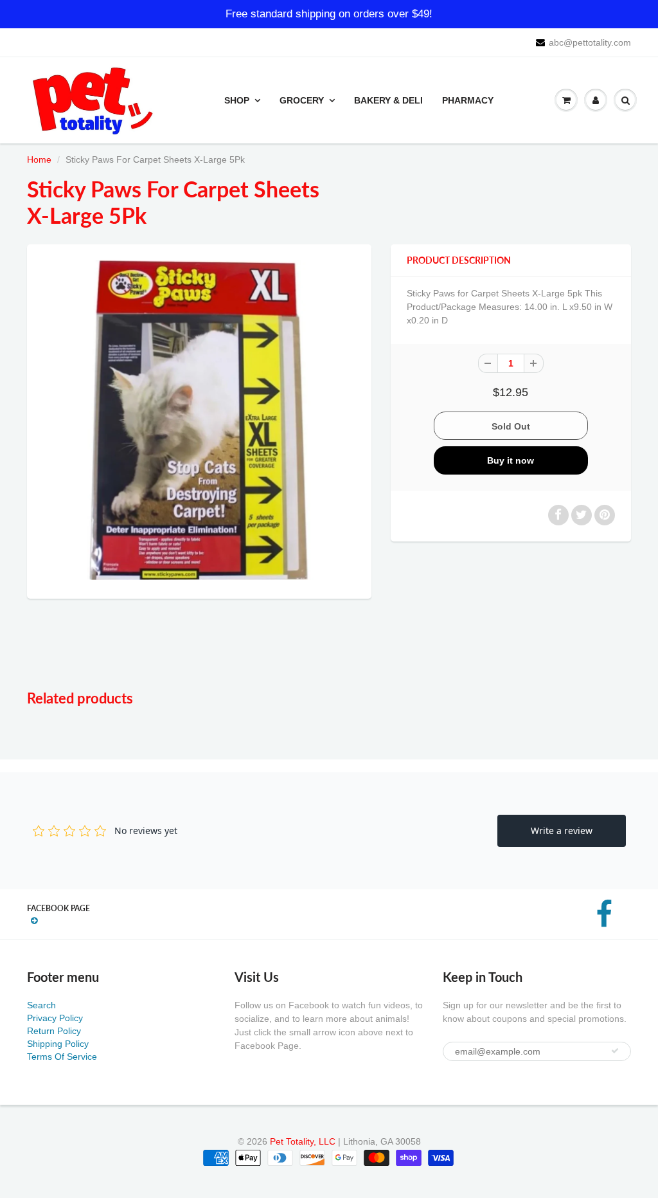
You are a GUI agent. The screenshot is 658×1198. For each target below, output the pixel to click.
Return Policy (54, 1031)
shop (236, 100)
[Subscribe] (614, 1050)
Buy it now (510, 460)
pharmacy (468, 100)
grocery (302, 100)
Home (39, 159)
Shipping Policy (58, 1044)
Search (41, 1005)
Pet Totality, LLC (302, 1141)
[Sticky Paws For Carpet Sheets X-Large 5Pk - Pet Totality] (199, 420)
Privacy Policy (55, 1018)
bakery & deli (388, 100)
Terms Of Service (62, 1056)
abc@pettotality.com (590, 42)
